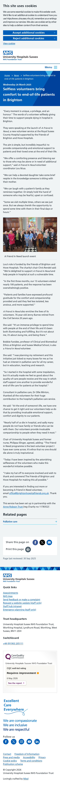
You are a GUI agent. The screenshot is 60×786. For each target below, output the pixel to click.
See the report (15, 683)
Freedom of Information (27, 754)
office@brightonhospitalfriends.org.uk (29, 493)
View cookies (9, 43)
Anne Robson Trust (13, 506)
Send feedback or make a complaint (21, 599)
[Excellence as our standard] (18, 578)
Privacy (42, 757)
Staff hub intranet (12, 606)
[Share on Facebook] (35, 542)
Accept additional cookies (29, 32)
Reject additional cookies (28, 38)
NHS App (8, 596)
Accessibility (29, 757)
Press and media (11, 757)
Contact (7, 754)
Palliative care (10, 521)
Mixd (25, 778)
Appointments (10, 592)
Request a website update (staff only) (22, 603)
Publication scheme (13, 764)
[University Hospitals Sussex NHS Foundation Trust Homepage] (20, 55)
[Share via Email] (49, 542)
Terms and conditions (31, 760)
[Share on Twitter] (42, 542)
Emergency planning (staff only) (19, 609)
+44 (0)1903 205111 (13, 643)
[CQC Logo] (14, 659)
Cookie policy (10, 760)
